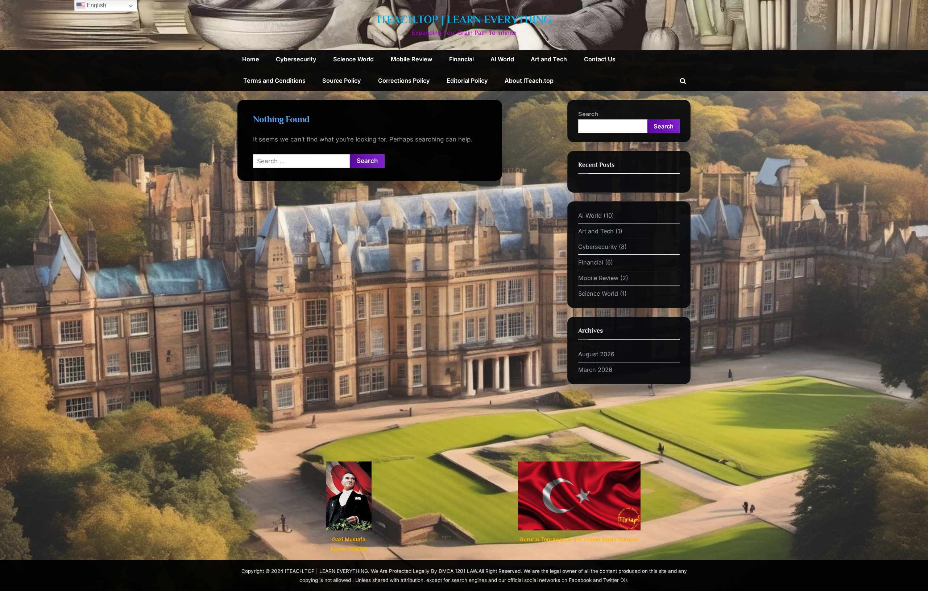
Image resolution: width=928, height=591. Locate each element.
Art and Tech (549, 59)
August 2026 (596, 354)
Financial (461, 59)
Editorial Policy (467, 80)
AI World (502, 59)
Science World (353, 59)
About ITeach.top (529, 80)
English (95, 5)
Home (250, 59)
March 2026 (595, 369)
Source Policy (341, 80)
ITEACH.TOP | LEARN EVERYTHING (464, 19)
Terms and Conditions (274, 80)
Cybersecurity (296, 59)
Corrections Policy (404, 80)
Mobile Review (411, 59)
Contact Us (600, 59)
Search (588, 114)
